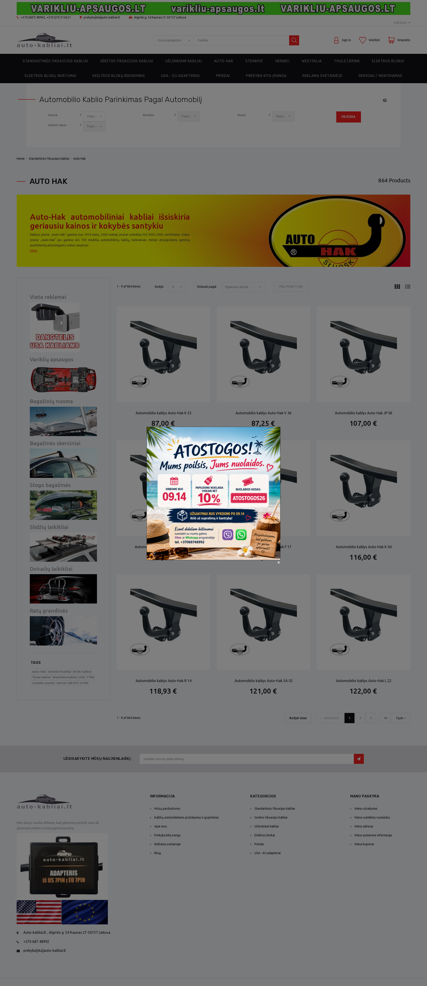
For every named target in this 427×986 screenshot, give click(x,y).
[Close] (278, 562)
